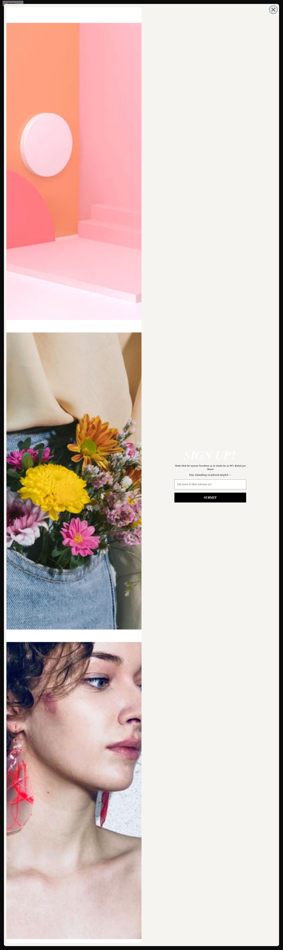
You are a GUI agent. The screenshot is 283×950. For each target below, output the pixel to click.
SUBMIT (210, 497)
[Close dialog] (273, 10)
